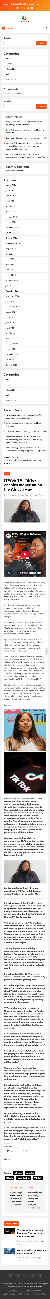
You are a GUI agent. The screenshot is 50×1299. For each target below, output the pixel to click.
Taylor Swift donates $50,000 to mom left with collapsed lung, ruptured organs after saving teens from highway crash (21, 4)
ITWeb (9, 1178)
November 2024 (12, 296)
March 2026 (11, 211)
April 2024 (10, 333)
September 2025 (13, 243)
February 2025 (12, 280)
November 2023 (12, 359)
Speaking (8, 639)
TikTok (37, 1178)
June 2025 (10, 259)
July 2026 (9, 190)
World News (11, 79)
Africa (8, 58)
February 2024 (12, 343)
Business (9, 63)
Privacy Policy (41, 1294)
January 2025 (11, 285)
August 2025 (11, 248)
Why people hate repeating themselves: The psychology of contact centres (30, 1233)
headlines (39, 622)
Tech (7, 474)
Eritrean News (11, 69)
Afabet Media (9, 1294)
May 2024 (10, 328)
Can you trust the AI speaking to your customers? (31, 1251)
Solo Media (13, 1291)
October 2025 (11, 238)
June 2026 (10, 195)
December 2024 (12, 291)
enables (30, 1173)
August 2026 (11, 185)
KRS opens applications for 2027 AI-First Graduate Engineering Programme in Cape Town (26, 156)
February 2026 (12, 216)
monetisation (23, 1178)
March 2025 (11, 275)
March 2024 (11, 338)
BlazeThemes (36, 1286)
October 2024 (11, 301)
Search (7, 38)
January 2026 (11, 222)
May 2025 (10, 264)
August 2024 (11, 312)
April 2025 (10, 269)
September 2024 (13, 306)
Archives (28, 1294)
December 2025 (12, 227)
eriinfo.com (11, 495)
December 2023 (12, 354)
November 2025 (12, 232)
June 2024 (10, 322)
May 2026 (10, 201)
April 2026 (10, 206)
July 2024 (9, 317)
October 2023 (11, 365)
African (18, 1173)
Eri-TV (19, 1294)
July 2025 (9, 253)
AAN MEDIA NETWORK (31, 1291)
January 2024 (11, 349)
